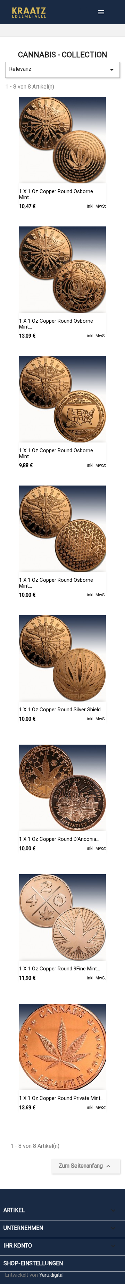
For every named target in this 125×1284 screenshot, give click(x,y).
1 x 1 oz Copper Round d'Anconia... (59, 839)
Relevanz (62, 70)
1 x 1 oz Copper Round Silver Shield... (61, 709)
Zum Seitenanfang (85, 1166)
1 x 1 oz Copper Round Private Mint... (61, 1098)
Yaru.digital (51, 1275)
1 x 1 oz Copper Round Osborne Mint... (56, 194)
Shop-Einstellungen (33, 1263)
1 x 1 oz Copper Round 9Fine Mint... (59, 969)
